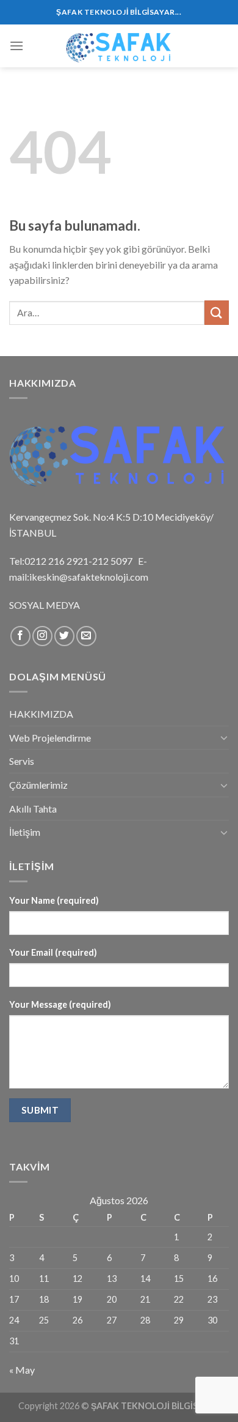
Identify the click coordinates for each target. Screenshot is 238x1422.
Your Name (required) (54, 900)
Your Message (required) (60, 1004)
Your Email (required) (53, 952)
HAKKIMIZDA (41, 714)
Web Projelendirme (50, 737)
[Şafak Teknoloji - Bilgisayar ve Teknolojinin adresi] (119, 45)
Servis (21, 761)
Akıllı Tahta (33, 808)
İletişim (24, 832)
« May (22, 1369)
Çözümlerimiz (38, 785)
